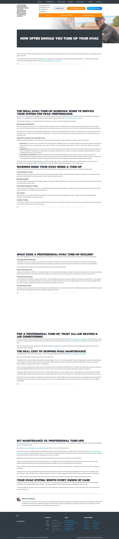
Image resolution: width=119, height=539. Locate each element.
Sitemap (94, 537)
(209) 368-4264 (55, 520)
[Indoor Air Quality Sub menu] (95, 15)
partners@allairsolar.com (57, 522)
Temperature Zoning (67, 15)
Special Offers (61, 1)
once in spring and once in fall (74, 118)
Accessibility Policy (88, 537)
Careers (90, 1)
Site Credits (99, 537)
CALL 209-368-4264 (94, 8)
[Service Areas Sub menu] (84, 1)
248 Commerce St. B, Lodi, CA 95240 (56, 525)
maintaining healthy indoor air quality (51, 60)
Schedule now (59, 8)
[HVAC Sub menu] (49, 15)
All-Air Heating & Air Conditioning (78, 339)
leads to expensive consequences (76, 354)
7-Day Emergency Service (76, 8)
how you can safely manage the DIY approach (36, 448)
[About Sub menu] (42, 1)
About (39, 1)
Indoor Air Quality (88, 15)
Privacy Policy (80, 537)
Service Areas (80, 1)
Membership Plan (50, 1)
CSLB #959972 (21, 521)
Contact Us (99, 1)
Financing (70, 1)
